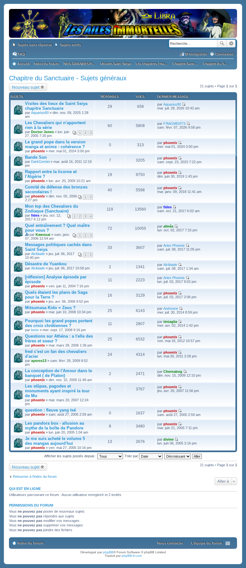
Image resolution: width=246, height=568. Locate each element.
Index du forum (31, 543)
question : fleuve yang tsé (50, 410)
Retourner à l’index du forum (35, 476)
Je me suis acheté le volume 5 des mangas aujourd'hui (55, 441)
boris (35, 330)
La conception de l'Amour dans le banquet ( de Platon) (58, 373)
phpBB (108, 552)
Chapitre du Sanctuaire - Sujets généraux (68, 78)
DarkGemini (40, 162)
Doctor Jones (42, 132)
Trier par (132, 456)
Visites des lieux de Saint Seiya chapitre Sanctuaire (56, 106)
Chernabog (172, 371)
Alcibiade (38, 254)
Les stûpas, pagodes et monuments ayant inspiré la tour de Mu (57, 391)
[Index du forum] (123, 35)
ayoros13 (38, 361)
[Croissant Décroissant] (178, 456)
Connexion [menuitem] (224, 54)
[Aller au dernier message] (183, 104)
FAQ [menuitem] (21, 54)
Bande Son (36, 157)
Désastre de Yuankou (46, 263)
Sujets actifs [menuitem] (70, 45)
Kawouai (43, 234)
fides (35, 215)
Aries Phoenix (174, 245)
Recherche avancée (231, 43)
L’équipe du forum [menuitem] (206, 543)
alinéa (168, 226)
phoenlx (38, 151)
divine (168, 439)
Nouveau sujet (26, 87)
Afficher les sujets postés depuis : (70, 456)
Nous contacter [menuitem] (170, 543)
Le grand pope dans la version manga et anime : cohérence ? (55, 144)
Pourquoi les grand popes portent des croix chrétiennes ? (58, 323)
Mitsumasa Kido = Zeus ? (50, 307)
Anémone (170, 308)
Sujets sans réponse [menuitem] (35, 45)
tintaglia (170, 322)
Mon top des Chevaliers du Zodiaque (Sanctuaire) (51, 208)
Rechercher (222, 43)
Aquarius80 (40, 113)
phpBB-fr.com (132, 555)
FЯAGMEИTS (174, 123)
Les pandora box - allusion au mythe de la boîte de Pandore (54, 425)
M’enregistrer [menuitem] (196, 54)
